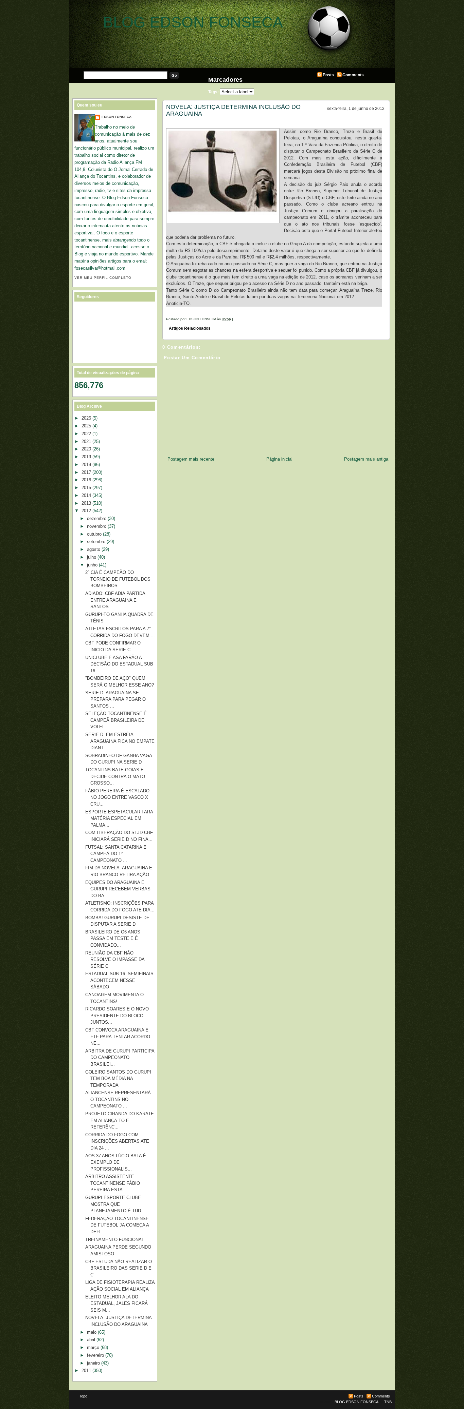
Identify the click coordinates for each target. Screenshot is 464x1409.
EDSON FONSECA (116, 117)
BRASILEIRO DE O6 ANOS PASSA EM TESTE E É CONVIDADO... (112, 938)
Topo (83, 1396)
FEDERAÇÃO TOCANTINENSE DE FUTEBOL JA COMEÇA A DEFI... (117, 1225)
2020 (86, 448)
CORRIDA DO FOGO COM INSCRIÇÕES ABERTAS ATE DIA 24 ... (117, 1141)
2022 (86, 433)
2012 (86, 510)
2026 (86, 418)
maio (91, 1332)
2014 (86, 495)
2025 (86, 425)
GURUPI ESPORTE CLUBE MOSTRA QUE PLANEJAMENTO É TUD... (115, 1204)
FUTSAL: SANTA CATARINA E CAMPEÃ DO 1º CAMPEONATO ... (115, 854)
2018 (86, 464)
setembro (96, 541)
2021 (86, 441)
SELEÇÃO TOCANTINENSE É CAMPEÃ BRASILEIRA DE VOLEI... (116, 720)
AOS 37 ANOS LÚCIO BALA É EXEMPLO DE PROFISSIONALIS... (115, 1162)
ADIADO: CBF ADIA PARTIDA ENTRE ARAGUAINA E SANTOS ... (115, 600)
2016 (86, 479)
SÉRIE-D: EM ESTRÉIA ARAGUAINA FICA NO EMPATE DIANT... (120, 741)
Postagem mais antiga (366, 459)
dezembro (96, 518)
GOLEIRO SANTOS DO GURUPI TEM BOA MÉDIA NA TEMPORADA (118, 1078)
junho (92, 564)
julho (91, 557)
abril (91, 1339)
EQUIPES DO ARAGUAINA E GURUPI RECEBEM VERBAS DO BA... (117, 889)
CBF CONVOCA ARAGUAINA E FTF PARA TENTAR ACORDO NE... (117, 1036)
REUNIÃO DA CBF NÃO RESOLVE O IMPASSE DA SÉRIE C (114, 959)
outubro (94, 534)
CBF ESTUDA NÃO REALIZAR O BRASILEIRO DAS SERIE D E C (118, 1268)
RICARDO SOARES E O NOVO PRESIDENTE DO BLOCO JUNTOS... (117, 1015)
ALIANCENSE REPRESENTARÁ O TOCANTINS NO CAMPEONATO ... (118, 1099)
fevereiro (95, 1355)
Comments (353, 75)
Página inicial (279, 459)
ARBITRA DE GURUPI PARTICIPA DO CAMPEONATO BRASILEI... (119, 1057)
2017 (86, 472)
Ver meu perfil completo (102, 277)
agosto (93, 549)
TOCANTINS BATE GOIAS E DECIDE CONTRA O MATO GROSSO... (115, 776)
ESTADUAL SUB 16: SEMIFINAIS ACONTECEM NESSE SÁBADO (119, 980)
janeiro (93, 1363)
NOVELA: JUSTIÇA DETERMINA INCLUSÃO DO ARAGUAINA (233, 110)
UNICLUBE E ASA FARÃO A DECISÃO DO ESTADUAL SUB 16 (119, 664)
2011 (86, 1370)
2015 (86, 487)
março (93, 1347)
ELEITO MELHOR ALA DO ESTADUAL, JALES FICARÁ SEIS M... (116, 1303)
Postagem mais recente (190, 459)
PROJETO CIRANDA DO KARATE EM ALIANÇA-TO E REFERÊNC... (119, 1120)
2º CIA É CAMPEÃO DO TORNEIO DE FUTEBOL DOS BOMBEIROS (117, 579)
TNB (388, 1402)
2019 (86, 456)
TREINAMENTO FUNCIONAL (114, 1239)
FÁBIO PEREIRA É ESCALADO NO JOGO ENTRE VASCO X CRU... (117, 797)
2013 (86, 503)
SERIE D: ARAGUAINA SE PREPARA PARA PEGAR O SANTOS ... (115, 699)
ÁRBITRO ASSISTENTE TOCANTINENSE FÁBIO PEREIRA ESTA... (112, 1183)
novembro (96, 526)
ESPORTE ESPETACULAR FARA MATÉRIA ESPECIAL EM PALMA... (119, 818)
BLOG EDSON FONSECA (193, 22)
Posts (328, 75)
